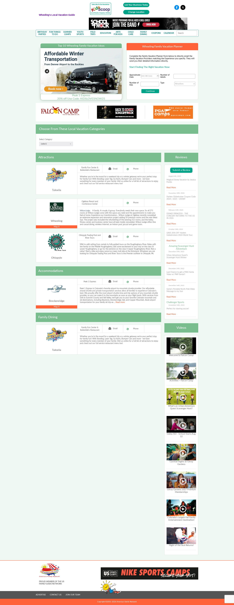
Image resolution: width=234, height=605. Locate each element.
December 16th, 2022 (176, 285)
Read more (120, 302)
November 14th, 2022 (176, 305)
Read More (171, 188)
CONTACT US (55, 595)
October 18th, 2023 (176, 229)
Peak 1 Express (90, 282)
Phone (135, 169)
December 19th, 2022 (176, 251)
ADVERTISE (41, 595)
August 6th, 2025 (175, 176)
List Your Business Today (136, 5)
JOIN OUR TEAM (73, 595)
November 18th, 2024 (176, 193)
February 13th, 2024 (176, 210)
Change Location (136, 12)
